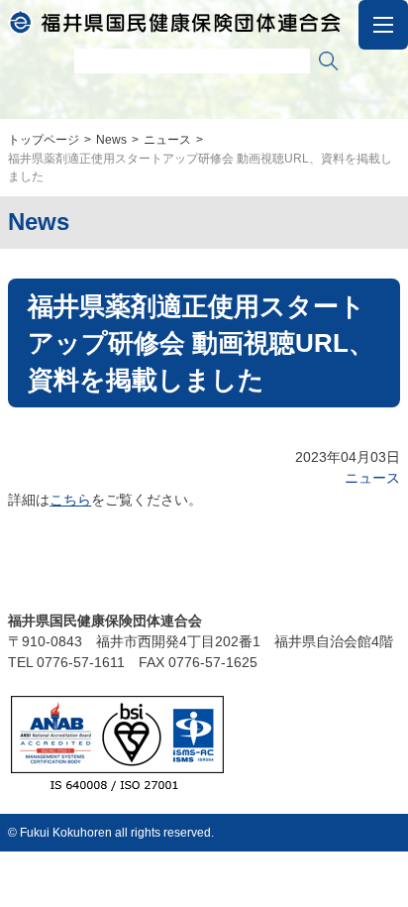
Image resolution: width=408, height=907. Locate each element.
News (111, 140)
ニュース (167, 140)
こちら (70, 500)
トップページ (43, 140)
